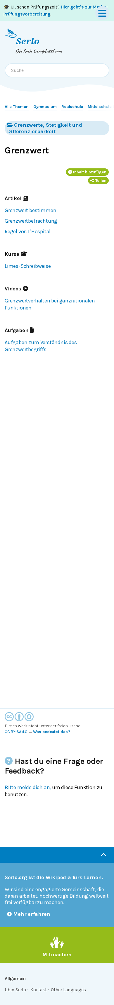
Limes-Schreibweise (28, 266)
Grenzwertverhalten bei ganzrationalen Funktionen (50, 304)
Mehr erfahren (31, 914)
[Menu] (102, 13)
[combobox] (57, 70)
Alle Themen (17, 106)
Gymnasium (45, 106)
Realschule (72, 106)
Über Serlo (15, 989)
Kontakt (38, 989)
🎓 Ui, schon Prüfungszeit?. (56, 10)
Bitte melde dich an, (28, 787)
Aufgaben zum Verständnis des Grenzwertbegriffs (41, 346)
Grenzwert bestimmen (30, 210)
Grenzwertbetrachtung (31, 221)
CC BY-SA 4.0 (16, 731)
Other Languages (68, 989)
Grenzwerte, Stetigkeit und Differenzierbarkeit (44, 128)
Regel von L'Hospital (28, 231)
